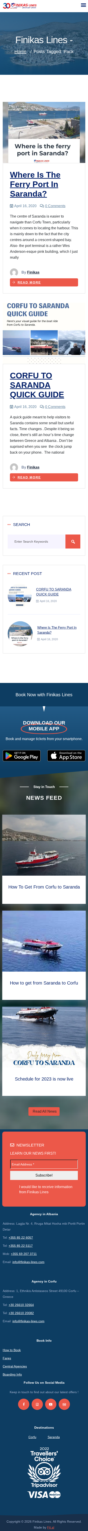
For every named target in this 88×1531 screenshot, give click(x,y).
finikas (33, 272)
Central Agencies (15, 1366)
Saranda (54, 1437)
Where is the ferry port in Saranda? (35, 184)
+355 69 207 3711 (24, 1254)
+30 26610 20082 (21, 1313)
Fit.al (50, 1527)
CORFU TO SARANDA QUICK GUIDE (37, 385)
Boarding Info (12, 1374)
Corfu (32, 1437)
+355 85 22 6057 (21, 1237)
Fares (7, 1358)
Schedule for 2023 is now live (44, 1079)
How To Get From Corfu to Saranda (44, 887)
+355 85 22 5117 (21, 1245)
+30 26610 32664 (21, 1305)
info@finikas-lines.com (28, 1262)
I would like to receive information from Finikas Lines (45, 1189)
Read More (29, 282)
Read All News (45, 1111)
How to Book (12, 1350)
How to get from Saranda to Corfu (44, 983)
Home (20, 51)
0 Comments (55, 206)
